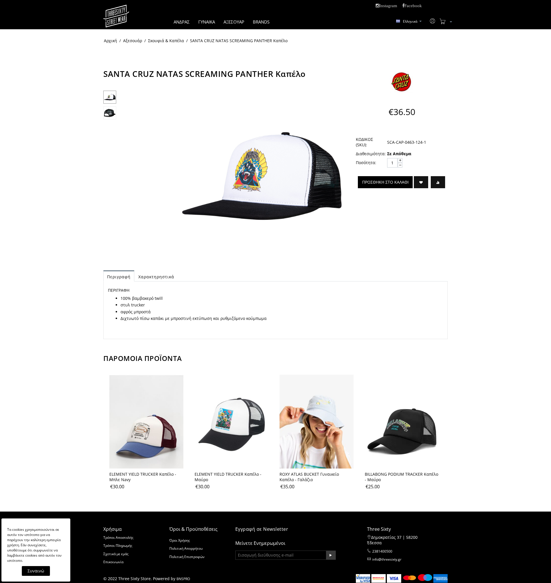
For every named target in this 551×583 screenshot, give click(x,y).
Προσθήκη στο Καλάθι (385, 182)
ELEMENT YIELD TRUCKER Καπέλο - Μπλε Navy (142, 476)
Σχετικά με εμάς (116, 553)
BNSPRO (183, 578)
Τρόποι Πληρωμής (117, 545)
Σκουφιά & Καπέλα (166, 40)
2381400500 (382, 551)
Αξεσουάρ (132, 40)
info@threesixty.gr (386, 559)
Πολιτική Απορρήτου (186, 548)
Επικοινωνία (113, 561)
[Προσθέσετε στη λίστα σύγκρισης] (438, 182)
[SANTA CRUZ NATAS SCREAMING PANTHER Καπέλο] (261, 176)
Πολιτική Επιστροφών (187, 556)
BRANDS (261, 22)
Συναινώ (36, 571)
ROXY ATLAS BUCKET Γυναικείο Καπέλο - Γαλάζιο (309, 476)
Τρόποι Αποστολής (118, 537)
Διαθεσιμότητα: (369, 153)
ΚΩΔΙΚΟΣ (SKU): (364, 142)
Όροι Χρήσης (179, 540)
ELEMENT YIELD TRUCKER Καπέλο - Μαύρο (228, 476)
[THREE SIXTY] (116, 19)
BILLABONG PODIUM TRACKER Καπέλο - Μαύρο (401, 476)
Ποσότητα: (366, 162)
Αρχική (110, 40)
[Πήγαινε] (330, 555)
